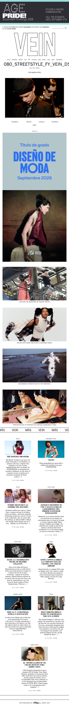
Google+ (3, 706)
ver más (22, 480)
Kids (48, 59)
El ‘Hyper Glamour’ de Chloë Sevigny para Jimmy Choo (34, 665)
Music (44, 59)
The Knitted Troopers (18, 457)
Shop (52, 59)
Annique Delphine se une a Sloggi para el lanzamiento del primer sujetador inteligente (51, 509)
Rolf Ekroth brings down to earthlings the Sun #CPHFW (51, 614)
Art (29, 59)
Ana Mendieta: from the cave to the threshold (34, 384)
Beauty (21, 59)
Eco (25, 59)
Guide (32, 645)
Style (8, 59)
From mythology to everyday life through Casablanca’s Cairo (34, 425)
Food (39, 59)
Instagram (59, 59)
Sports (15, 594)
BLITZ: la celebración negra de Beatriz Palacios (18, 562)
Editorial (14, 59)
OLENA (51, 460)
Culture (34, 59)
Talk (53, 487)
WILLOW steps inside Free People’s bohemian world (34, 343)
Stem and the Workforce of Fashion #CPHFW (34, 302)
